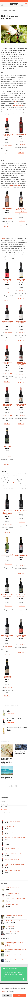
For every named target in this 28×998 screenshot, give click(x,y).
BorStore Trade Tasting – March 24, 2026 (15, 949)
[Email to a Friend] (15, 786)
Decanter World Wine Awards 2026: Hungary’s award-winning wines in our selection (15, 944)
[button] (2, 4)
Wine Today (12, 10)
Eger (14, 482)
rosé (15, 101)
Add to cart (7, 153)
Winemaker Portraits (6, 812)
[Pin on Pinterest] (18, 786)
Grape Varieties (4, 804)
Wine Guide (4, 10)
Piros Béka (18, 185)
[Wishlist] (22, 4)
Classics (3, 801)
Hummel (11, 185)
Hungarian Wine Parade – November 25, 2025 (15, 954)
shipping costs (8, 145)
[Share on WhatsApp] (10, 786)
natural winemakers (17, 105)
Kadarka (3, 238)
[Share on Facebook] (12, 786)
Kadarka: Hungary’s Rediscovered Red (14, 959)
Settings (6, 995)
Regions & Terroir (5, 806)
